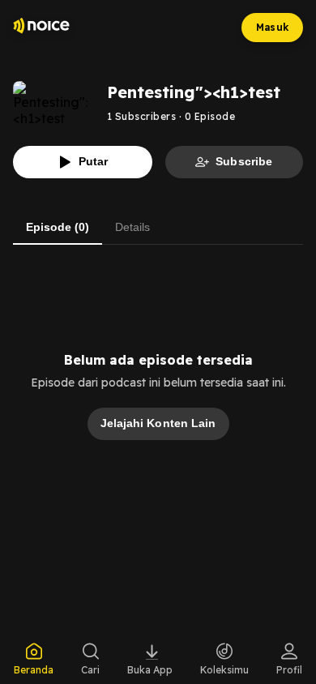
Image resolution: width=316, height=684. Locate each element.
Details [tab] (132, 226)
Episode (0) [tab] (57, 226)
